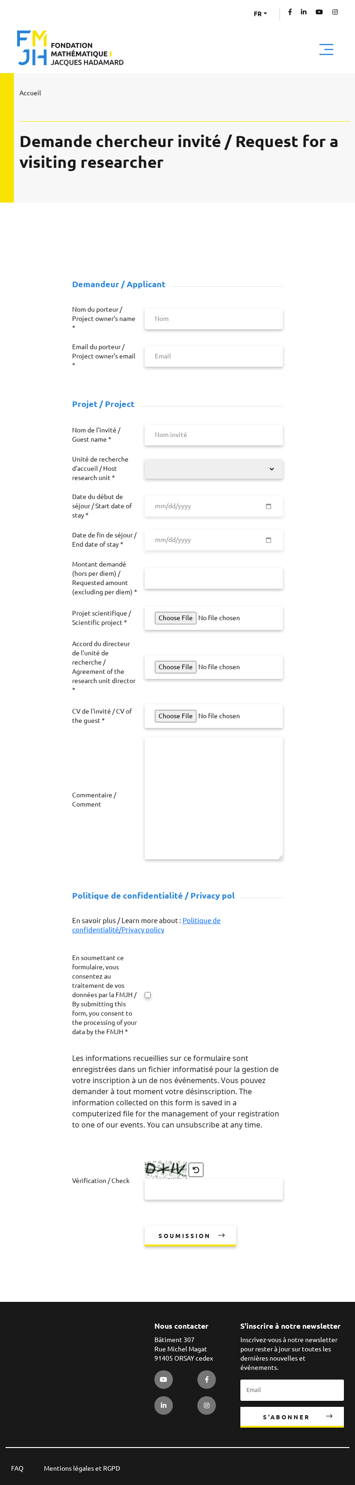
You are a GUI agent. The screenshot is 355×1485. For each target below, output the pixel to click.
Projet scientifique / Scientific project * (101, 618)
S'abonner (286, 1417)
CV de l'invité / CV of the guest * (102, 716)
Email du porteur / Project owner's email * (103, 356)
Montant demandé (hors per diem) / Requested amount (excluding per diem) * (104, 578)
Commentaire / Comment (94, 799)
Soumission (185, 1235)
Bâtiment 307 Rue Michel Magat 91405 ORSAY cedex (183, 1349)
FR (258, 14)
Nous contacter (181, 1326)
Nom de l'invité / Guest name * (96, 434)
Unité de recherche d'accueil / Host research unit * (100, 468)
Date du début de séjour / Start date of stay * (102, 506)
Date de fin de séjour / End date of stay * (104, 539)
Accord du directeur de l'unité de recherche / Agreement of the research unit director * (103, 667)
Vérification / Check (100, 1180)
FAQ (17, 1468)
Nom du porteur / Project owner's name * (103, 319)
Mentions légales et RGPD (82, 1468)
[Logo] (70, 48)
